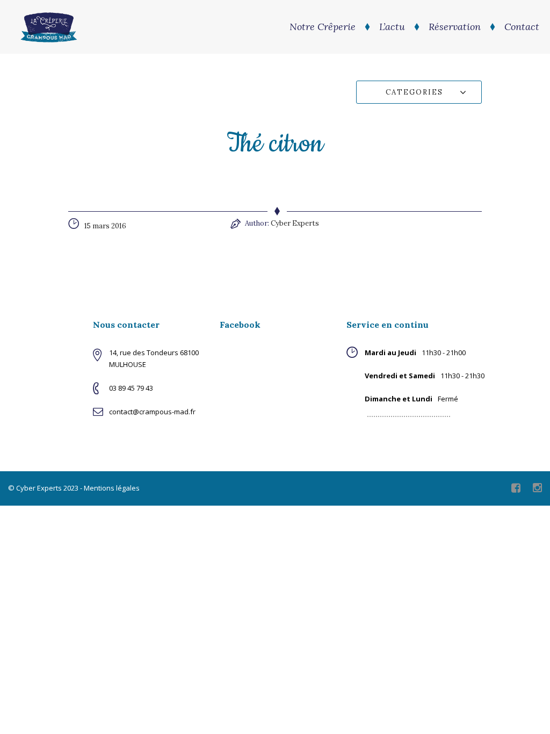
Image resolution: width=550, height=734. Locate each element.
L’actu (392, 26)
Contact (521, 26)
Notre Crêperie (323, 26)
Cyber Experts (295, 223)
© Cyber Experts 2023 (43, 488)
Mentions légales (112, 488)
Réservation (455, 26)
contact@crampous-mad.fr (152, 411)
